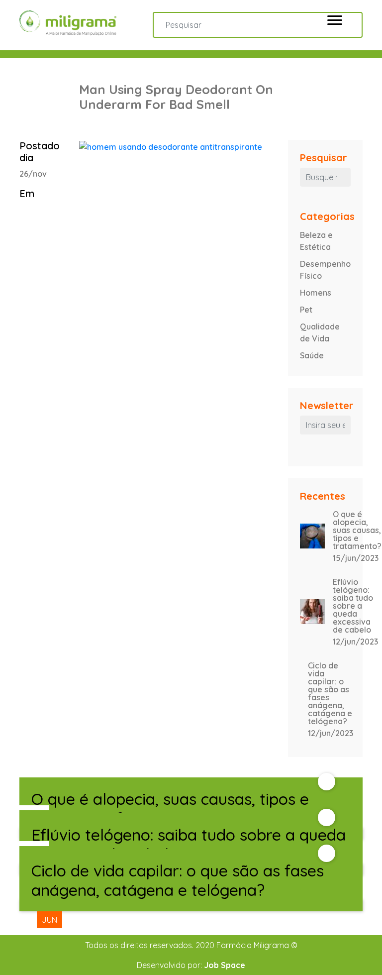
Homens (315, 293)
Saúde (312, 355)
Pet (306, 310)
